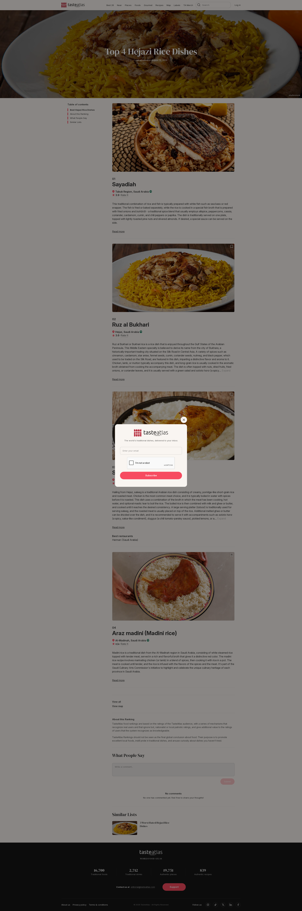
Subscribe (151, 475)
